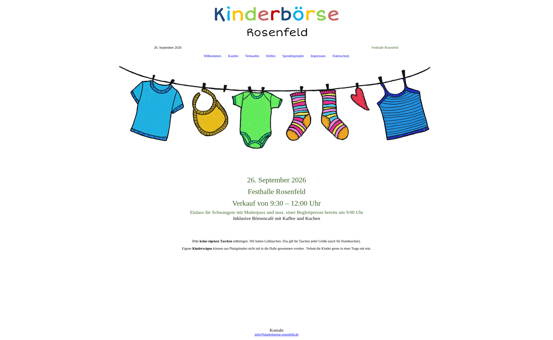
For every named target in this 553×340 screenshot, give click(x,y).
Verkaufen (252, 56)
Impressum (318, 56)
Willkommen (212, 56)
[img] (276, 22)
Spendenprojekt (293, 56)
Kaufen (233, 56)
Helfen (270, 56)
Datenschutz (340, 56)
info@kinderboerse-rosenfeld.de (277, 334)
